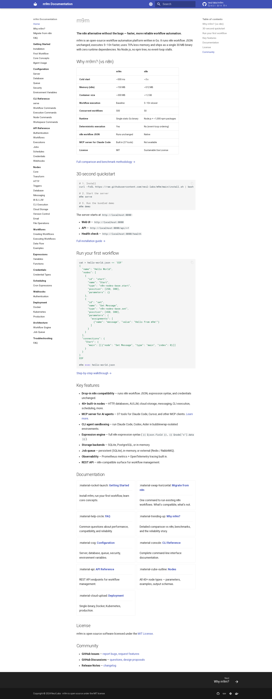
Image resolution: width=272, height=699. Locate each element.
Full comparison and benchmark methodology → (105, 161)
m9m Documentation (45, 19)
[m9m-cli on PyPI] (230, 693)
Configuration (106, 542)
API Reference (105, 569)
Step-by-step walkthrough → (94, 373)
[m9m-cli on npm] (224, 693)
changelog (109, 665)
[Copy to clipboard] (192, 183)
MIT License (145, 633)
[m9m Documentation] (35, 4)
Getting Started (119, 485)
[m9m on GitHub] (218, 693)
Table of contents (212, 19)
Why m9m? (173, 516)
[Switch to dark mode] (150, 4)
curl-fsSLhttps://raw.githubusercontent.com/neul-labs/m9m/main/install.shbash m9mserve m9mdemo (136, 195)
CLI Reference (171, 542)
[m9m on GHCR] (237, 693)
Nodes (172, 569)
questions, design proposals (127, 659)
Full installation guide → (90, 241)
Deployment (116, 595)
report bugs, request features (121, 653)
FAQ (107, 516)
